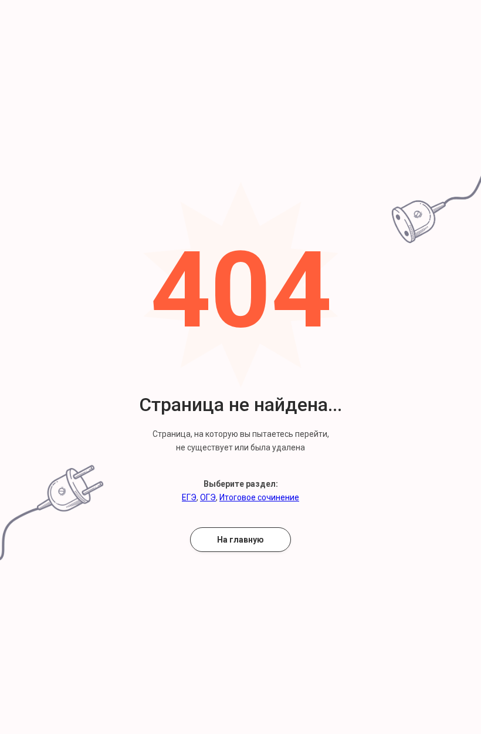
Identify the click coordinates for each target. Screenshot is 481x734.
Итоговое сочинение (259, 497)
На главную (240, 539)
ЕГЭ (189, 497)
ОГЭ (208, 497)
